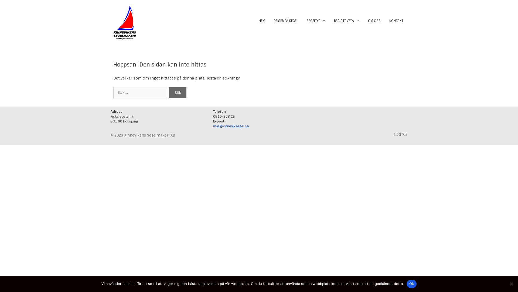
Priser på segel (286, 21)
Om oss (374, 21)
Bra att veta (344, 21)
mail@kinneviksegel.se (231, 126)
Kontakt (396, 21)
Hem (262, 21)
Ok (411, 283)
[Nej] (511, 284)
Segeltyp (313, 21)
